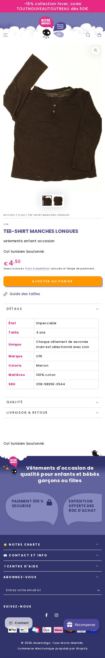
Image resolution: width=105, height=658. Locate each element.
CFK (6, 224)
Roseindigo (42, 643)
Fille (22, 215)
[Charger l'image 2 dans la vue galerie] (58, 201)
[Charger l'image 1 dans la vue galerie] (47, 201)
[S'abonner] (99, 590)
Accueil (9, 215)
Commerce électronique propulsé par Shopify (53, 648)
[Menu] (5, 35)
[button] (88, 35)
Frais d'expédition (37, 268)
